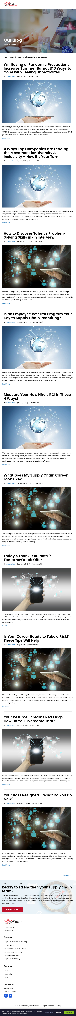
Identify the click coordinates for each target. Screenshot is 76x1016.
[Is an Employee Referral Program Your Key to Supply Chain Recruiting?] (36, 347)
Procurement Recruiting (12, 955)
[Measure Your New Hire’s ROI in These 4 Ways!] (36, 428)
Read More (6, 138)
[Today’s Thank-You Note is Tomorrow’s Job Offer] (36, 589)
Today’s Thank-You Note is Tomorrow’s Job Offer (28, 557)
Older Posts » (67, 875)
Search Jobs (8, 974)
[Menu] (70, 4)
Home (6, 45)
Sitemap (58, 1006)
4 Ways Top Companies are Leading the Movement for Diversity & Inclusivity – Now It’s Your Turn (36, 153)
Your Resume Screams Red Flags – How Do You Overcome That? (35, 719)
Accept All (69, 1012)
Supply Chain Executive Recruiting (15, 942)
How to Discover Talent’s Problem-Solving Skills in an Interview (35, 235)
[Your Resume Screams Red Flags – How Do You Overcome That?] (36, 750)
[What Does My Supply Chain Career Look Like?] (36, 508)
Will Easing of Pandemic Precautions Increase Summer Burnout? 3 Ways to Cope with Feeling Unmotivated (37, 68)
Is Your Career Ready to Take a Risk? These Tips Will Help (36, 638)
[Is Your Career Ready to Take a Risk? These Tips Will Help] (36, 670)
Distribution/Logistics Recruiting (15, 949)
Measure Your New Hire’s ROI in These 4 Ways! (37, 396)
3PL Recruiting (9, 945)
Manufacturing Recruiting (13, 952)
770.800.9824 (8, 930)
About (6, 971)
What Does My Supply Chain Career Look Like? (36, 477)
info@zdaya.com (9, 927)
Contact (6, 977)
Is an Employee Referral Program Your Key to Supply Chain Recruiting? (38, 316)
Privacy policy (49, 1012)
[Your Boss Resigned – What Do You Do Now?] (36, 828)
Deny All (59, 1012)
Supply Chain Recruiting (12, 959)
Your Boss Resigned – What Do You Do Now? (38, 797)
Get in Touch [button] (12, 909)
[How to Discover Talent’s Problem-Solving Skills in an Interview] (36, 266)
